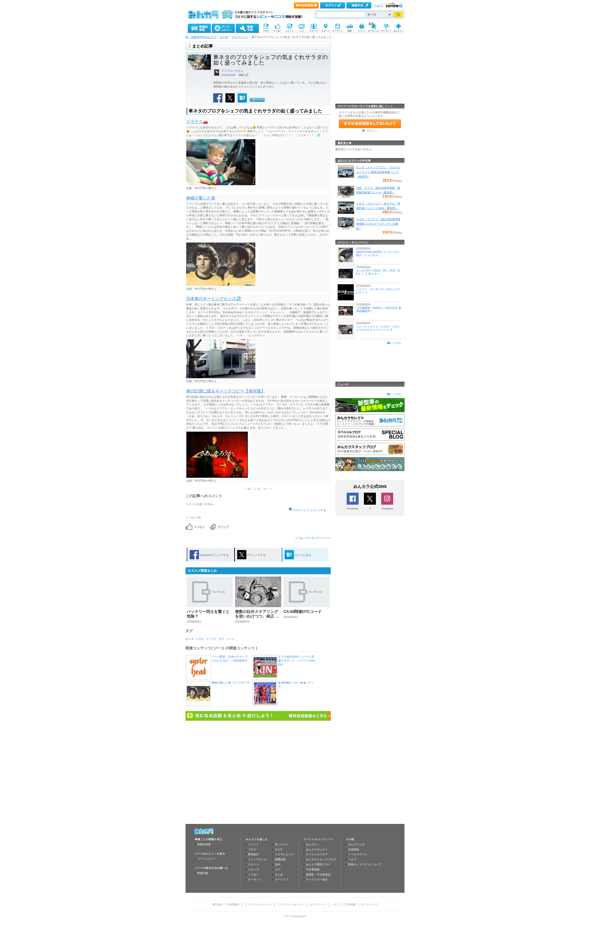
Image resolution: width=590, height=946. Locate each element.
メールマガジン (357, 854)
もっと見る (395, 343)
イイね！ (253, 874)
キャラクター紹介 (317, 879)
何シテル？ (282, 844)
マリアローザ (229, 71)
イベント (253, 844)
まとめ (224, 37)
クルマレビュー (284, 854)
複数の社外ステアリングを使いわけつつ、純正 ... (257, 613)
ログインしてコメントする (309, 510)
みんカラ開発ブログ (318, 864)
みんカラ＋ (313, 844)
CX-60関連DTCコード (302, 611)
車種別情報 (204, 844)
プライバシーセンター (291, 904)
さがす (279, 849)
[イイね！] (257, 101)
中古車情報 (313, 869)
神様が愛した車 (200, 198)
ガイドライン (318, 904)
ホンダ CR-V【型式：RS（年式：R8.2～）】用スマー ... (378, 272)
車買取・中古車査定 (318, 874)
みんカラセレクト (317, 849)
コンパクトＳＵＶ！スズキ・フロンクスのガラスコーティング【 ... (378, 328)
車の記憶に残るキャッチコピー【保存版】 (225, 391)
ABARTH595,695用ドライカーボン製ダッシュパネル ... (378, 253)
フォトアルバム (257, 859)
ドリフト (211, 639)
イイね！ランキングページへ (313, 538)
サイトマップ (369, 904)
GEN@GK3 (240, 660)
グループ (253, 869)
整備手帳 (202, 873)
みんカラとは (356, 844)
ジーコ (230, 639)
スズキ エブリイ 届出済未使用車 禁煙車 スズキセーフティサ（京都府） (378, 224)
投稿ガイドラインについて (364, 864)
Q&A (277, 864)
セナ (221, 639)
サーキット (255, 879)
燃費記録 (280, 859)
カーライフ (282, 879)
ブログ (252, 849)
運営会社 (217, 904)
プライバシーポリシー (258, 904)
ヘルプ (378, 5)
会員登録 (353, 849)
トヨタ (200, 639)
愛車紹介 (253, 854)
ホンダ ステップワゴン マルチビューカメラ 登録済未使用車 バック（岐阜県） (378, 172)
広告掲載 (350, 904)
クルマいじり (239, 37)
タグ (277, 869)
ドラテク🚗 (197, 121)
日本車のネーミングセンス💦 (213, 298)
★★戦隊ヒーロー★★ (292, 682)
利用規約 (233, 904)
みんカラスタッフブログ (321, 859)
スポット (253, 864)
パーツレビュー (206, 858)
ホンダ (190, 639)
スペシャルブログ (317, 854)
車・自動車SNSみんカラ (201, 37)
